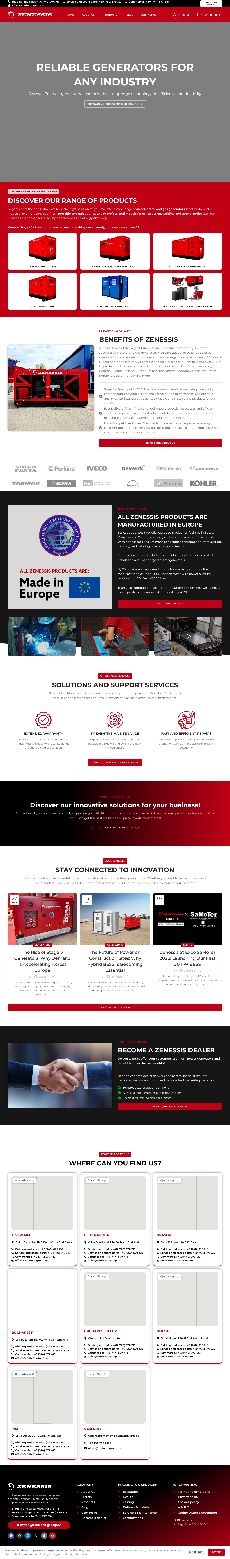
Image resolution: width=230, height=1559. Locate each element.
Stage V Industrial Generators (115, 266)
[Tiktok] (44, 1535)
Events (187, 944)
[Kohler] (204, 483)
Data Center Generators (187, 266)
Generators (42, 944)
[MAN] (133, 483)
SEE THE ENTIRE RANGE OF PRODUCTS (187, 306)
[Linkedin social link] (215, 14)
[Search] (174, 14)
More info (196, 1552)
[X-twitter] (36, 1535)
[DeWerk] (133, 468)
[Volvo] (26, 468)
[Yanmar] (26, 483)
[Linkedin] (27, 1535)
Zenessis (44, 976)
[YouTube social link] (210, 14)
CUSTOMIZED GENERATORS (115, 306)
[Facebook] (11, 1535)
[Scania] (61, 483)
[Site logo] (30, 14)
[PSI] (97, 483)
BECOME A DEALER (211, 3)
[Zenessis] (204, 468)
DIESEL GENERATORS (42, 266)
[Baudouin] (169, 468)
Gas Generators (42, 306)
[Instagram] (19, 1535)
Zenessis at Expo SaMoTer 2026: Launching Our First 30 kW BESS (188, 958)
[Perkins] (61, 468)
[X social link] (201, 14)
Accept (216, 1552)
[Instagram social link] (206, 14)
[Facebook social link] (197, 14)
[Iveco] (97, 468)
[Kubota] (169, 483)
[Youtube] (52, 1535)
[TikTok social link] (220, 14)
